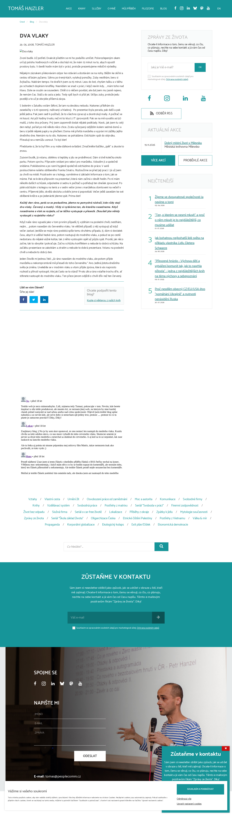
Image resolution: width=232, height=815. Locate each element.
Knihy (82, 8)
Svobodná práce (87, 505)
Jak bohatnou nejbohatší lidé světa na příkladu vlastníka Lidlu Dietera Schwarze (179, 243)
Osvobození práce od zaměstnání (107, 499)
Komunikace (167, 499)
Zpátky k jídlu (164, 512)
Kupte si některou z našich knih (104, 300)
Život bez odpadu (34, 512)
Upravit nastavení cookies (189, 804)
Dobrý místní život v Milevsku (183, 143)
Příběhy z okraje (139, 512)
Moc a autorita (143, 499)
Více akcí (158, 160)
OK (200, 67)
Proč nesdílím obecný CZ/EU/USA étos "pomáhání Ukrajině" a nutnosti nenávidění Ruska (180, 294)
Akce (69, 8)
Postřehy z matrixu (116, 505)
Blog (163, 8)
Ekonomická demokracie (173, 524)
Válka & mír (200, 518)
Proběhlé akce (195, 160)
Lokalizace (115, 512)
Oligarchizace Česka (103, 518)
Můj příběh (129, 8)
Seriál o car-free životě (88, 512)
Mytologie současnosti (194, 512)
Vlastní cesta (52, 499)
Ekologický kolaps (113, 524)
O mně (112, 8)
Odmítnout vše (184, 799)
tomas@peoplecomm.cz (63, 776)
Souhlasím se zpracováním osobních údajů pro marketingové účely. (170, 78)
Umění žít (73, 499)
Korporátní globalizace (81, 524)
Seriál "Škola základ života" (67, 518)
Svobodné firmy (192, 499)
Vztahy (32, 499)
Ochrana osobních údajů (177, 79)
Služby (96, 8)
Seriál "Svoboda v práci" (149, 505)
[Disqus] (72, 352)
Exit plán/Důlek (140, 524)
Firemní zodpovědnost (184, 505)
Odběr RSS (164, 113)
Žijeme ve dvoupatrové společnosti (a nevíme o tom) (179, 199)
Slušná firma (59, 512)
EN (219, 8)
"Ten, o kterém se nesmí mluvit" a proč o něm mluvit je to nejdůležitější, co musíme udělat (180, 220)
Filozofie (148, 8)
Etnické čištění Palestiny (137, 518)
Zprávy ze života (34, 518)
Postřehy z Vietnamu (172, 518)
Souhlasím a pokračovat (200, 789)
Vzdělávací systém (58, 505)
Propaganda (52, 524)
